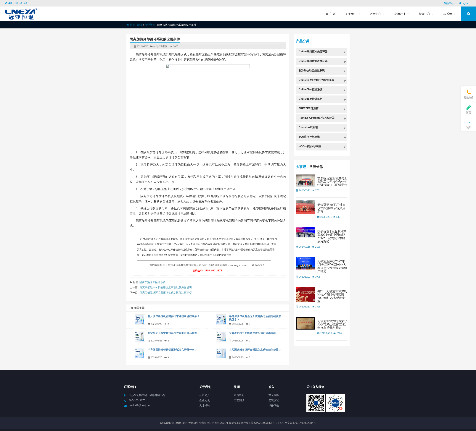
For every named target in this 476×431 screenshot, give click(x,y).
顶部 (468, 127)
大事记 (301, 167)
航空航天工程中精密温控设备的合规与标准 (172, 332)
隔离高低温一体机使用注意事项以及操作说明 (166, 287)
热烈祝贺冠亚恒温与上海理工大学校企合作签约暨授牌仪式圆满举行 (332, 182)
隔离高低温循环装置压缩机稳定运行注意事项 (166, 292)
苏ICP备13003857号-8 (263, 422)
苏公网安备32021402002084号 (297, 422)
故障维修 (316, 167)
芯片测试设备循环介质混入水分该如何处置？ (255, 349)
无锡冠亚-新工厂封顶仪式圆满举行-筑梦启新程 (331, 208)
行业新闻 (150, 24)
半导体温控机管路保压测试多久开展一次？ (172, 349)
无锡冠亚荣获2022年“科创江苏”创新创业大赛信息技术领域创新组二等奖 (332, 266)
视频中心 (449, 3)
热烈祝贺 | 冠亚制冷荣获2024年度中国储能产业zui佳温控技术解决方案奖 (331, 236)
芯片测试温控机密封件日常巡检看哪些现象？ (174, 316)
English (465, 3)
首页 (132, 24)
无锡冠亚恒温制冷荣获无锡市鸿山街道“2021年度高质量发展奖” (332, 324)
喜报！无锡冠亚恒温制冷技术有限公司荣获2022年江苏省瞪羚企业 (332, 296)
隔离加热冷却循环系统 (152, 282)
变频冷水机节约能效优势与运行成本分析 (252, 332)
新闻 (139, 24)
